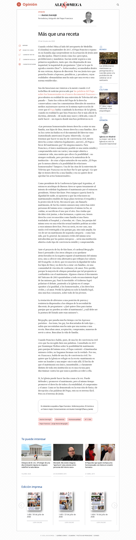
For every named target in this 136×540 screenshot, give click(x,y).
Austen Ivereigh (49, 15)
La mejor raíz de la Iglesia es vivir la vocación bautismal (107, 141)
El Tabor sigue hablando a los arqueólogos (105, 108)
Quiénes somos (62, 535)
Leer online (37, 522)
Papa (52, 109)
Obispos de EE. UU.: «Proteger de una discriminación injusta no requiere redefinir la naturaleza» (35, 465)
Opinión (30, 4)
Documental (60, 419)
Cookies (96, 535)
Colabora (71, 535)
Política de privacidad (84, 535)
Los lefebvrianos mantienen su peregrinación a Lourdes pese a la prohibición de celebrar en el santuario (107, 73)
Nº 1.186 (88, 419)
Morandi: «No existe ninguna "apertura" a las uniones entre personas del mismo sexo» (64, 465)
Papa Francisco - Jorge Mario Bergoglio (54, 424)
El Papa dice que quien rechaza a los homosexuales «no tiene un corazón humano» (99, 465)
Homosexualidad (74, 419)
